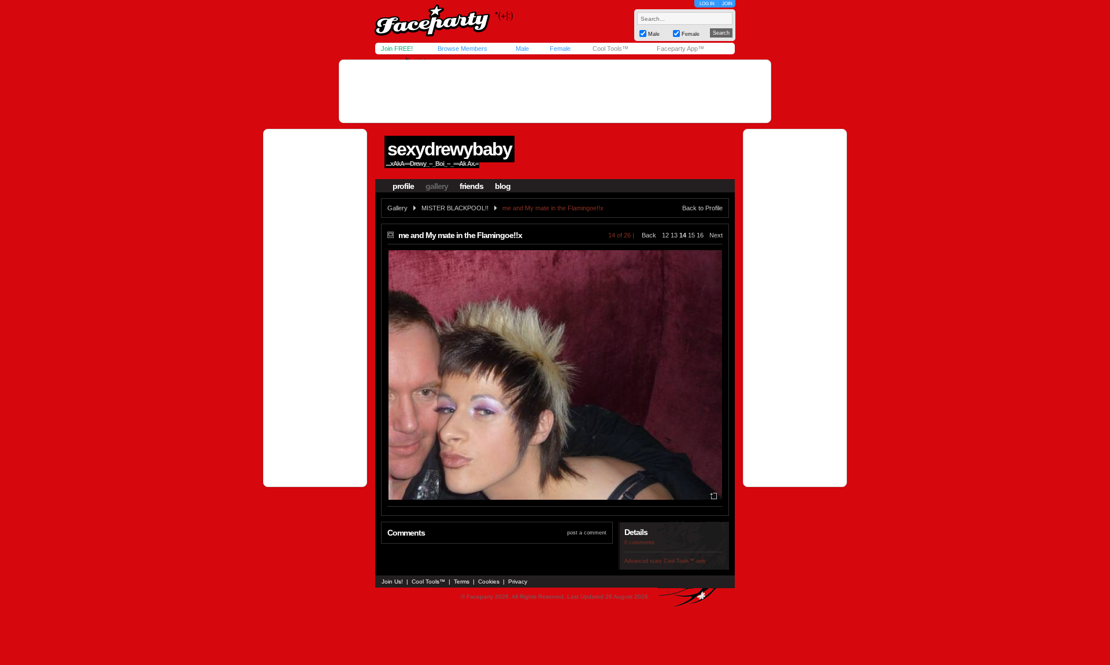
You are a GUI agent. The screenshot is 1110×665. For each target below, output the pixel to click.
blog (502, 186)
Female (560, 48)
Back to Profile (702, 208)
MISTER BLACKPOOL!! (455, 208)
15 (691, 235)
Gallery (397, 208)
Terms (461, 581)
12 (665, 235)
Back (649, 235)
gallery (437, 186)
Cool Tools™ (610, 48)
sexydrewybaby (449, 149)
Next (716, 235)
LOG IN (707, 3)
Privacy (517, 581)
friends (471, 186)
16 (700, 235)
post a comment (586, 533)
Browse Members (462, 48)
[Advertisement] (555, 91)
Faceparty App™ (680, 48)
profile (403, 186)
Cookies (489, 581)
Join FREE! (397, 48)
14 (682, 235)
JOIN (727, 3)
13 (674, 235)
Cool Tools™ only (685, 561)
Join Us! (392, 581)
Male (522, 48)
